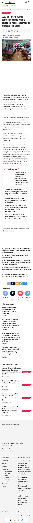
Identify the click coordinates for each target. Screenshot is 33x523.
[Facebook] (5, 296)
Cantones (6, 469)
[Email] (12, 30)
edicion (4, 35)
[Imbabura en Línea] (10, 2)
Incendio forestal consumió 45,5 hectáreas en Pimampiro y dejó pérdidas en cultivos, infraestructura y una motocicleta (21, 178)
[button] (3, 2)
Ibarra (6, 475)
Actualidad (6, 12)
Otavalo (7, 477)
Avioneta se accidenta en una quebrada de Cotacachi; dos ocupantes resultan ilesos (16, 200)
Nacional (4, 484)
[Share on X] (9, 30)
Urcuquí (7, 481)
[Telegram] (27, 296)
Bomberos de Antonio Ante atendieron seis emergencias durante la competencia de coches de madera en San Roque (24, 484)
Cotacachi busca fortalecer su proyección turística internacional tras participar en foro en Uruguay (16, 216)
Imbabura (4, 466)
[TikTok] (30, 515)
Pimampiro (7, 479)
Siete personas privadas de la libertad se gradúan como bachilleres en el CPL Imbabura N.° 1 (16, 269)
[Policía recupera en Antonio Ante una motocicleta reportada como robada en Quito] (26, 395)
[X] (12, 296)
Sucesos (4, 486)
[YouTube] (24, 515)
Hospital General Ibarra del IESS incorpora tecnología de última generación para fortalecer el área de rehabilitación (16, 262)
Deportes (4, 463)
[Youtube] (20, 296)
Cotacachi (7, 473)
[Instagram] (27, 515)
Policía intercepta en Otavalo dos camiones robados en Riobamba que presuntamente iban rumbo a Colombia (16, 250)
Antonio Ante (8, 471)
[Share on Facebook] (6, 30)
